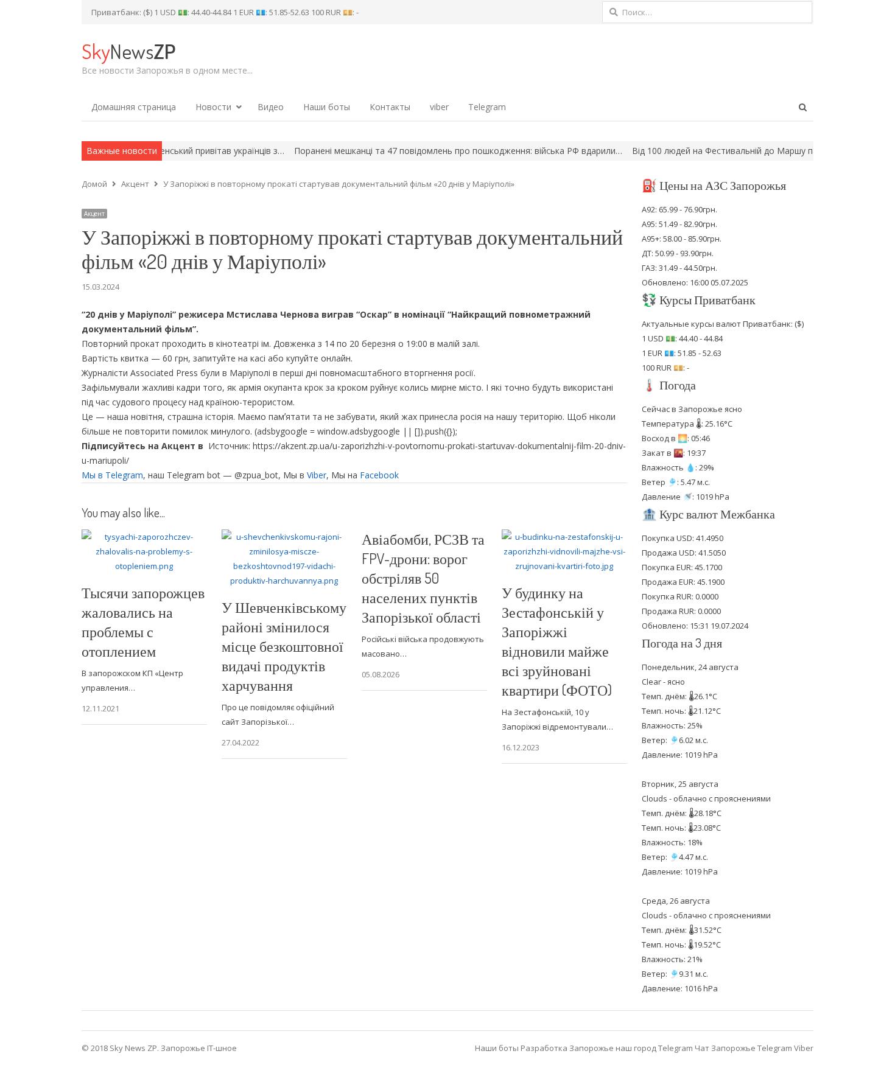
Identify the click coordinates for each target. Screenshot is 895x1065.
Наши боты (326, 107)
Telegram (487, 107)
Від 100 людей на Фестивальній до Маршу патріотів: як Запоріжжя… (739, 150)
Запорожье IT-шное (199, 1047)
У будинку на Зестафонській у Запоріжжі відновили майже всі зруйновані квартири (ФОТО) (557, 641)
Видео (271, 107)
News (128, 51)
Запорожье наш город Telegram (631, 1047)
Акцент (94, 213)
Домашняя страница (133, 107)
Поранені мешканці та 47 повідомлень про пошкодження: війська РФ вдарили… (424, 150)
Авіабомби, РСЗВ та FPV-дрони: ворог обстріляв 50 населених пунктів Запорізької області (423, 577)
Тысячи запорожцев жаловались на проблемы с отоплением (143, 621)
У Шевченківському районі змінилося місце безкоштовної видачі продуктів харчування (284, 646)
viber (439, 107)
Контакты (390, 107)
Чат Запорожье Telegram (743, 1047)
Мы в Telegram (112, 475)
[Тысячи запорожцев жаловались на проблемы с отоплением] (144, 536)
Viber (316, 475)
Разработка (545, 1047)
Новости (213, 107)
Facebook (379, 475)
